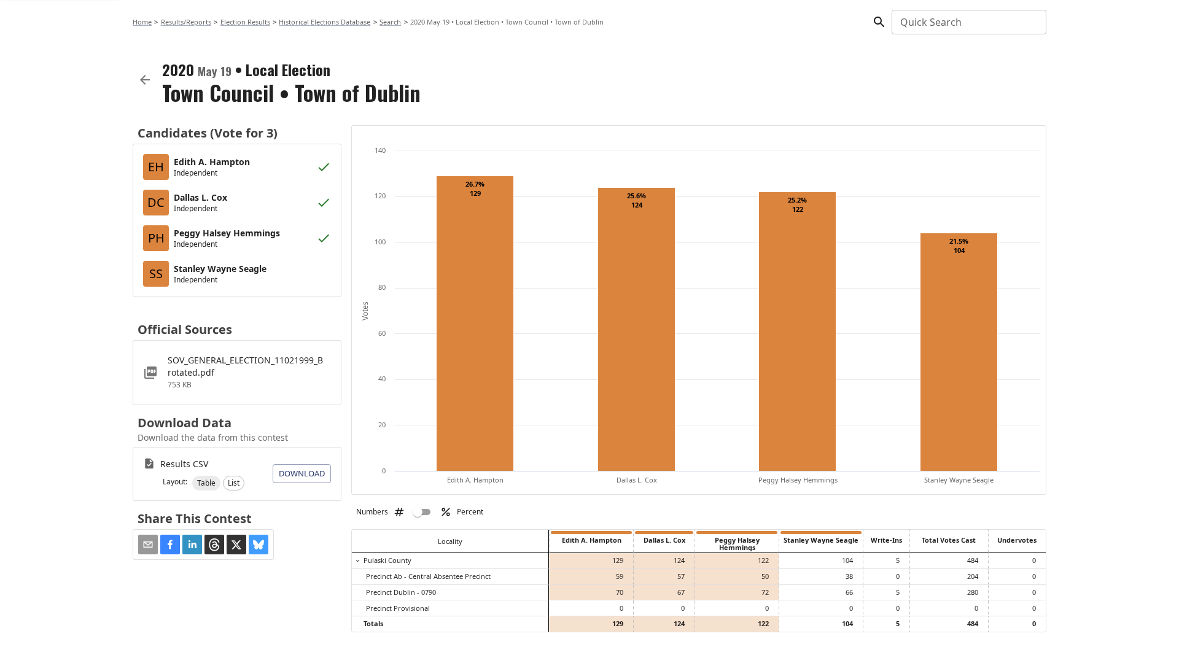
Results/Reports (186, 21)
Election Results (245, 21)
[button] (206, 483)
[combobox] (968, 22)
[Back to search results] (145, 80)
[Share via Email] (148, 544)
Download (302, 473)
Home (142, 21)
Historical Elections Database (324, 21)
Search (390, 21)
